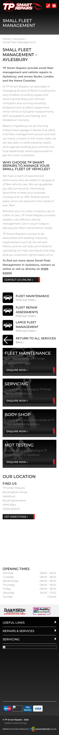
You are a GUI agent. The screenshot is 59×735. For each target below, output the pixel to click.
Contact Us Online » (18, 279)
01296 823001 (11, 508)
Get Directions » (16, 516)
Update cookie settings (15, 723)
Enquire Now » (17, 370)
